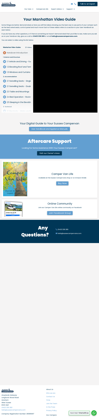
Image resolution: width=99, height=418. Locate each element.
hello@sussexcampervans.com (13, 410)
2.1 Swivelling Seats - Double (19, 86)
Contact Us (50, 396)
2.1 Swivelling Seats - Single (19, 81)
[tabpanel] (65, 79)
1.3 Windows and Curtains (18, 72)
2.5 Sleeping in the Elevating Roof (19, 102)
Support (70, 9)
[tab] (17, 52)
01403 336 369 (7, 407)
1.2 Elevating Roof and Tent (19, 67)
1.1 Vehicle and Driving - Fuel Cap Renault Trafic (19, 61)
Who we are (50, 393)
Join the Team (51, 403)
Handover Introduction (17, 52)
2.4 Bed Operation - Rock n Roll (19, 97)
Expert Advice (56, 9)
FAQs (48, 400)
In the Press (50, 407)
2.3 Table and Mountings (18, 91)
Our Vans (27, 9)
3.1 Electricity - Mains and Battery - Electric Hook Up (19, 111)
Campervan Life (42, 9)
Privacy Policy (51, 410)
